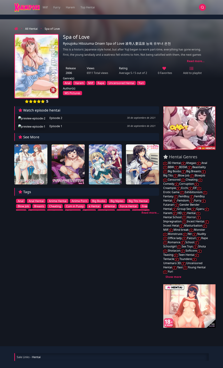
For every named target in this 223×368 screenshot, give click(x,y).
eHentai (110, 206)
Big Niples (117, 201)
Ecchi (184, 188)
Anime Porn (79, 201)
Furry (56, 7)
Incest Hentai (195, 221)
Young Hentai (196, 267)
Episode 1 (55, 126)
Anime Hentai (58, 201)
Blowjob (199, 175)
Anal (67, 83)
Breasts (39, 206)
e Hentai (94, 206)
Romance (174, 242)
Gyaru (200, 209)
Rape (101, 83)
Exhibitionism (193, 192)
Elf (195, 188)
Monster (199, 230)
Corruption (187, 184)
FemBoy (184, 196)
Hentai (191, 213)
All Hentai (31, 29)
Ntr (190, 234)
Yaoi (179, 267)
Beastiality (199, 167)
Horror (191, 217)
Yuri (141, 83)
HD (179, 213)
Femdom (183, 200)
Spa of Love (52, 29)
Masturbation (193, 225)
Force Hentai (128, 206)
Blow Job (23, 206)
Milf (45, 7)
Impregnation (172, 221)
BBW (171, 167)
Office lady (174, 238)
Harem (70, 7)
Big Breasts (194, 171)
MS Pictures (72, 93)
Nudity (201, 234)
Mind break (181, 230)
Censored (174, 179)
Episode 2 (55, 118)
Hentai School (172, 217)
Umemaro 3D (172, 263)
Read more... (196, 61)
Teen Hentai (186, 255)
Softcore (191, 250)
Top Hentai (87, 7)
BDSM (183, 167)
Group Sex (184, 209)
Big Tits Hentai (138, 201)
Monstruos (175, 234)
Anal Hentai (36, 201)
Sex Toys (187, 246)
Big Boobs (98, 201)
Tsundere (186, 259)
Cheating (55, 206)
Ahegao (191, 163)
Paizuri (191, 238)
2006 (69, 73)
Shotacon (174, 250)
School (190, 242)
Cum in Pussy (75, 206)
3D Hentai (174, 163)
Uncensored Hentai (121, 83)
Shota (201, 246)
